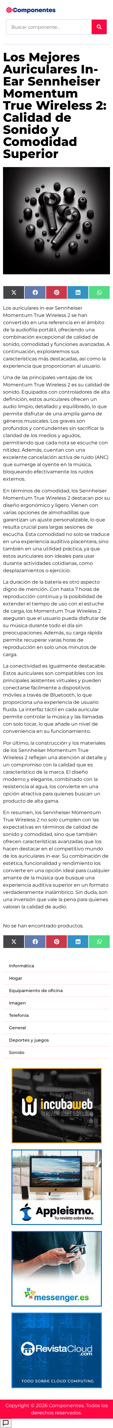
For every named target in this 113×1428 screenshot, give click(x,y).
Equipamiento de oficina (36, 990)
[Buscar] (99, 27)
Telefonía (19, 1015)
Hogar (15, 978)
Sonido (16, 1052)
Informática (21, 966)
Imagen (17, 1003)
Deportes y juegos (29, 1040)
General (17, 1027)
